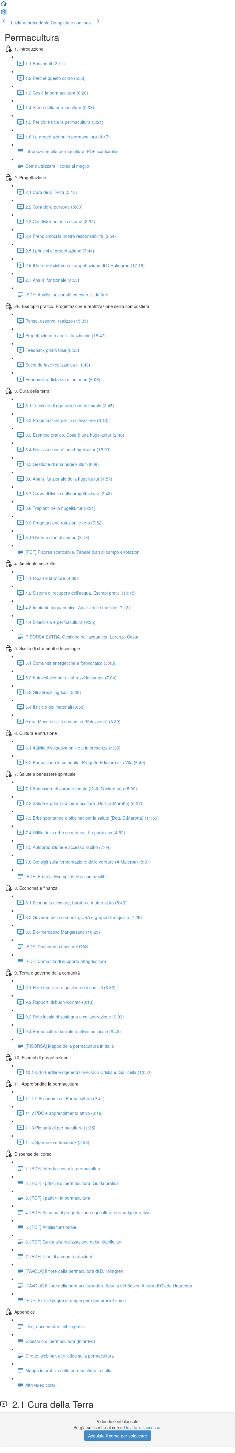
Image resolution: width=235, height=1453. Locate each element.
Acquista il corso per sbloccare (117, 1436)
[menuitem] (3, 14)
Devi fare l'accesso (142, 1427)
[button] (3, 5)
